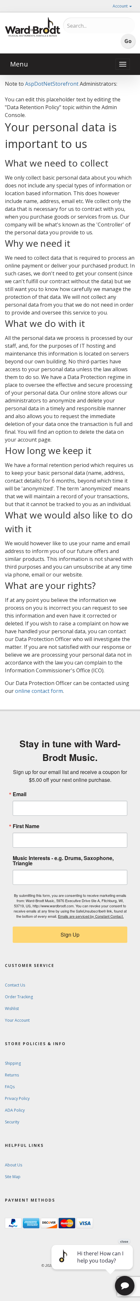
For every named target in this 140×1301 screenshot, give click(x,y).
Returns (12, 1075)
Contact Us (15, 985)
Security (12, 1122)
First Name (26, 826)
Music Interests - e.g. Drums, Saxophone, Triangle (63, 860)
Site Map (13, 1176)
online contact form (39, 690)
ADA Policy (15, 1110)
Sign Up (70, 934)
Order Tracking (19, 997)
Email (19, 794)
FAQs (10, 1086)
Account (121, 6)
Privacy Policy (17, 1098)
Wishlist (12, 1008)
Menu (19, 64)
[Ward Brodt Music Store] (33, 27)
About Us (13, 1165)
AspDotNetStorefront (51, 83)
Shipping (13, 1063)
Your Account (17, 1020)
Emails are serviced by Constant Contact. (91, 916)
